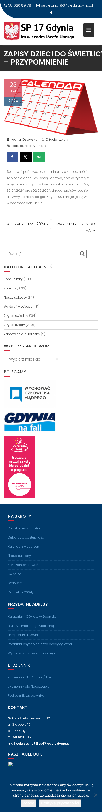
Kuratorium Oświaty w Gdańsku (32, 616)
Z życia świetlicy (16, 315)
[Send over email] (39, 157)
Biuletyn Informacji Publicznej (31, 626)
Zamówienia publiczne (22, 334)
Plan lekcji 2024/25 (23, 592)
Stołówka (15, 583)
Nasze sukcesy (15, 297)
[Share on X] (26, 157)
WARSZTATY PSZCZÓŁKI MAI (76, 227)
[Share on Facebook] (12, 157)
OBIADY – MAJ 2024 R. (29, 224)
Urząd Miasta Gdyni (23, 635)
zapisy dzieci (35, 145)
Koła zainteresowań (23, 565)
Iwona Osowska (24, 139)
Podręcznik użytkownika (26, 695)
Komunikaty (13, 279)
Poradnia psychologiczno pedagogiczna (40, 644)
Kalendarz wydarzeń (23, 546)
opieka (17, 145)
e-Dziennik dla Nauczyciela (29, 686)
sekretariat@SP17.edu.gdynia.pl (67, 5)
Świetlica (14, 574)
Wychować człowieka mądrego (32, 653)
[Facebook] (51, 13)
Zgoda (28, 802)
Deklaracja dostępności (26, 537)
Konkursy (11, 288)
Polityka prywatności (24, 528)
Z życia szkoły (57, 139)
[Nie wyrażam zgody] (95, 795)
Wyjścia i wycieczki (18, 306)
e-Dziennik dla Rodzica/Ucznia (31, 677)
